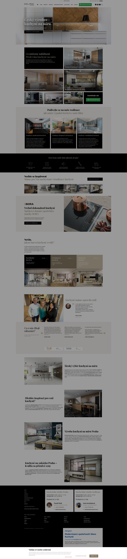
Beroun (25, 523)
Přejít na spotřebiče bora (32, 223)
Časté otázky (67, 4)
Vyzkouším (43, 258)
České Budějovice (27, 518)
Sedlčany (65, 516)
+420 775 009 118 (89, 507)
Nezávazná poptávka (86, 4)
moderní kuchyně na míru (78, 373)
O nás (41, 4)
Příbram (65, 520)
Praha (25, 516)
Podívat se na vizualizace (94, 179)
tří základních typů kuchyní (92, 371)
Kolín (45, 520)
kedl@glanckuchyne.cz (60, 509)
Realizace (51, 4)
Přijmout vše (94, 556)
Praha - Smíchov (47, 516)
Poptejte (26, 469)
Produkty (45, 4)
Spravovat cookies (68, 556)
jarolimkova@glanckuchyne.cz (91, 509)
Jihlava (65, 518)
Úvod (25, 490)
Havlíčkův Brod (87, 520)
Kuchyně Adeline (49, 407)
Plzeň (85, 516)
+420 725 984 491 (59, 507)
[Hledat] (102, 4)
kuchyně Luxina (42, 406)
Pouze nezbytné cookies (81, 556)
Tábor (25, 520)
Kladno (45, 518)
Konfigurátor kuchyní (58, 4)
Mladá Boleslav (87, 518)
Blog (72, 4)
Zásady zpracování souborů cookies (31, 508)
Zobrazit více (46, 334)
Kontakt (76, 4)
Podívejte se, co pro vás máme (32, 31)
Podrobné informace (32, 555)
